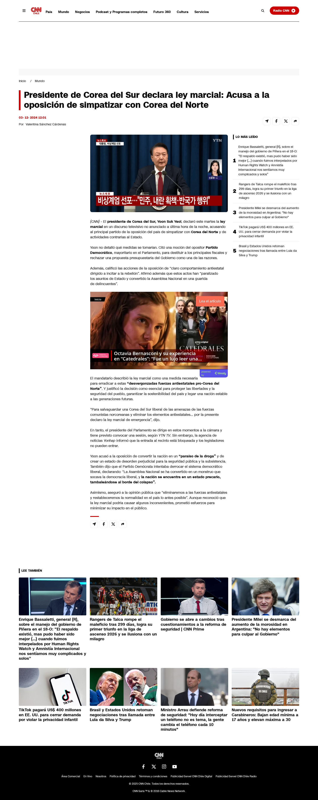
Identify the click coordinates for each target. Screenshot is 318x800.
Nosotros (101, 776)
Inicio (22, 81)
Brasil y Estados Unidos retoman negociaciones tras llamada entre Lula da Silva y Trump (268, 250)
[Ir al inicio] (36, 10)
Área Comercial (70, 776)
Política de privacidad (122, 776)
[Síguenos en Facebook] (143, 766)
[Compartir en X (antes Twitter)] (286, 121)
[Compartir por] (295, 121)
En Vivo (88, 776)
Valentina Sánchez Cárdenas (46, 124)
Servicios (201, 12)
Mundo (63, 12)
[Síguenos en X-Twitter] (153, 766)
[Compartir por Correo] (267, 121)
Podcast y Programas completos (121, 12)
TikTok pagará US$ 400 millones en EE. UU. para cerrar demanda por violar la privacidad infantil (266, 231)
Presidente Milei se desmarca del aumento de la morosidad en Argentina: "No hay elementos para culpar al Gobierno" (269, 212)
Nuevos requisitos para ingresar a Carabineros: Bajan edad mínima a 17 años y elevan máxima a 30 (265, 715)
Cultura (182, 12)
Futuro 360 (162, 12)
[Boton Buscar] (263, 10)
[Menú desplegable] (24, 10)
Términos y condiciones (153, 776)
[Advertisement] (51, 383)
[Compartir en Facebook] (276, 121)
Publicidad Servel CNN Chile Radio (236, 776)
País (49, 12)
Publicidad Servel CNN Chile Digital (191, 776)
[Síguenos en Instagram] (164, 766)
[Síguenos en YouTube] (174, 766)
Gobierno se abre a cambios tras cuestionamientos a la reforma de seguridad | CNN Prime (193, 624)
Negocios (82, 12)
